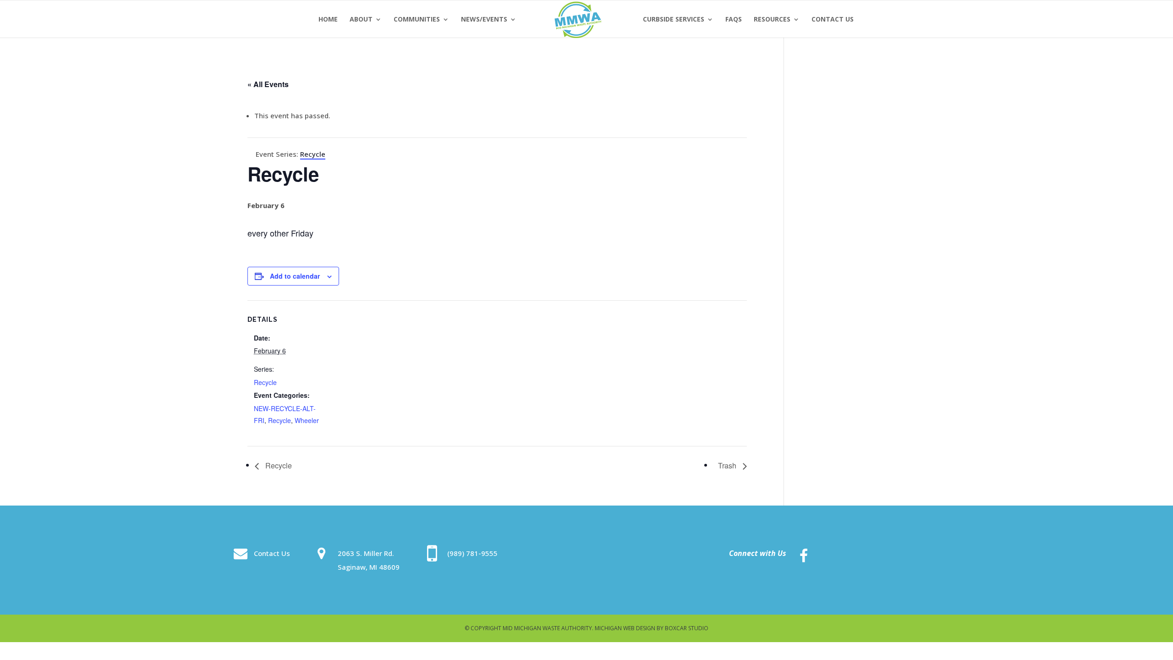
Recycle (265, 382)
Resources (772, 19)
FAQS (733, 19)
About (361, 19)
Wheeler (307, 420)
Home (328, 19)
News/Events (484, 19)
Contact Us (832, 19)
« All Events (268, 84)
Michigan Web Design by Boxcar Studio (651, 628)
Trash (728, 465)
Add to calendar (295, 275)
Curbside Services (673, 19)
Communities (417, 19)
